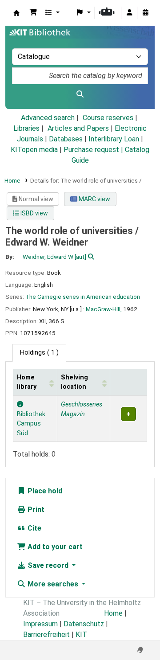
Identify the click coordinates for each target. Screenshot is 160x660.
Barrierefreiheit (46, 634)
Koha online (16, 13)
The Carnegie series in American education (82, 296)
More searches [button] (53, 584)
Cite (33, 528)
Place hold (44, 491)
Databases (66, 139)
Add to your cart (54, 547)
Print (35, 509)
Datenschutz (84, 624)
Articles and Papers (78, 128)
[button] (33, 12)
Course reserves (108, 117)
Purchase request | (94, 149)
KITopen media (34, 149)
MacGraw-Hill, (104, 308)
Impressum (40, 624)
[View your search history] (145, 12)
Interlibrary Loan (113, 139)
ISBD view (33, 213)
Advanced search (48, 117)
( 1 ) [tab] (39, 352)
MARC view (93, 199)
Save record (48, 565)
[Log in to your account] (129, 12)
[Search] (80, 94)
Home (12, 180)
